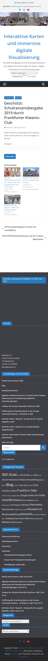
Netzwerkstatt (6, 505)
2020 (27, 475)
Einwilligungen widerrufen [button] (14, 564)
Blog (3, 386)
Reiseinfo (26, 514)
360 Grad (9, 474)
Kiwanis (17, 500)
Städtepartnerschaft (15, 518)
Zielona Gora (16, 522)
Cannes (16, 485)
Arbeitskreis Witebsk (17, 479)
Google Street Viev (30, 495)
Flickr (36, 485)
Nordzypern (16, 505)
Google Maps (16, 495)
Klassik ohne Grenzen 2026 (12, 381)
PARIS (16, 509)
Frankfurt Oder (27, 490)
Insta (42, 495)
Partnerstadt (23, 509)
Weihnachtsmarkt (36, 519)
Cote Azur (23, 485)
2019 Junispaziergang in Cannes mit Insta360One (20, 228)
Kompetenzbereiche (10, 390)
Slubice (43, 514)
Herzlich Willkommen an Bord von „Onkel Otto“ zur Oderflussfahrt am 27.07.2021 (12, 182)
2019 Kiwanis (9, 98)
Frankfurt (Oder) (9, 490)
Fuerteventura (6, 495)
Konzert (36, 500)
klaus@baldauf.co (9, 367)
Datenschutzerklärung (11, 536)
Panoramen (8, 509)
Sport (3, 518)
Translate (32, 76)
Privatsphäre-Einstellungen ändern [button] (18, 555)
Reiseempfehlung (11, 514)
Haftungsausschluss (10, 541)
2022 (35, 475)
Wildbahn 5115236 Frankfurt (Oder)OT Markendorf (11, 358)
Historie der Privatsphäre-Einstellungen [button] (20, 560)
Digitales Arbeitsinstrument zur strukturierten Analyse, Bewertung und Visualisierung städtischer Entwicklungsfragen (24, 398)
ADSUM (5, 480)
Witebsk (6, 522)
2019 (22, 475)
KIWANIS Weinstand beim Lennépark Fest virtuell (31, 180)
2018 (18, 475)
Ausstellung (33, 479)
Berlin (4, 485)
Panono (25, 504)
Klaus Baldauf (20, 127)
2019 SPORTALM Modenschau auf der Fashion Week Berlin (22, 238)
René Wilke (36, 514)
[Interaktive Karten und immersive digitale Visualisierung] (24, 19)
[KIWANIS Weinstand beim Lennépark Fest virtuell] (31, 172)
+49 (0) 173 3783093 (9, 364)
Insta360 (7, 500)
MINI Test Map (7, 442)
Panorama (36, 504)
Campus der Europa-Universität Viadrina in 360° (21, 406)
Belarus (42, 480)
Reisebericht (34, 509)
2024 (39, 475)
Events (30, 485)
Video (27, 518)
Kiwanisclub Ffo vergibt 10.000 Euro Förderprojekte (11, 207)
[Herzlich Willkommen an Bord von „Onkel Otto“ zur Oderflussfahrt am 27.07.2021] (12, 172)
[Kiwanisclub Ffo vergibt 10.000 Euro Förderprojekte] (12, 199)
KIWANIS (18, 98)
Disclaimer (6, 551)
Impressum (6, 546)
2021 (31, 475)
